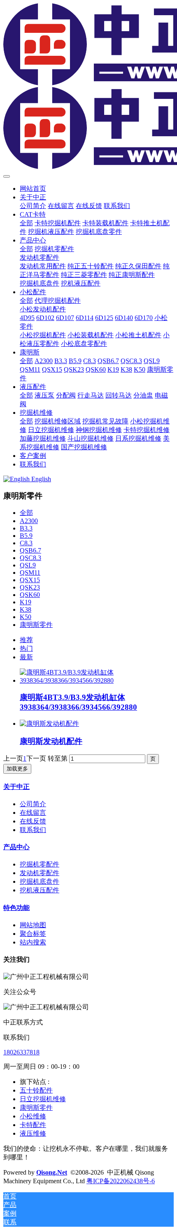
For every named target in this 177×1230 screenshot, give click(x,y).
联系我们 (33, 829)
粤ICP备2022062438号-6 (120, 1180)
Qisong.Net (51, 1172)
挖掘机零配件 (39, 864)
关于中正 (16, 786)
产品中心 (16, 847)
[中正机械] (88, 87)
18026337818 (21, 1052)
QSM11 (30, 572)
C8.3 (26, 543)
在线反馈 (33, 821)
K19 (25, 602)
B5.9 (26, 535)
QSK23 (30, 587)
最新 (26, 657)
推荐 (26, 639)
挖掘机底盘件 (39, 881)
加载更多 (17, 769)
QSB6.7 (30, 550)
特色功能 (16, 907)
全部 (26, 222)
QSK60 (30, 594)
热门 (26, 648)
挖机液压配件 (39, 890)
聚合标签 (33, 933)
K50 (25, 616)
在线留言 (33, 812)
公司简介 (33, 803)
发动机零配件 (39, 872)
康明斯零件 (36, 624)
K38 (25, 609)
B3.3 (26, 528)
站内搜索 (33, 942)
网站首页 (33, 188)
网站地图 (33, 924)
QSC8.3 (30, 557)
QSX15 (30, 579)
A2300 (29, 520)
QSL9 (28, 565)
